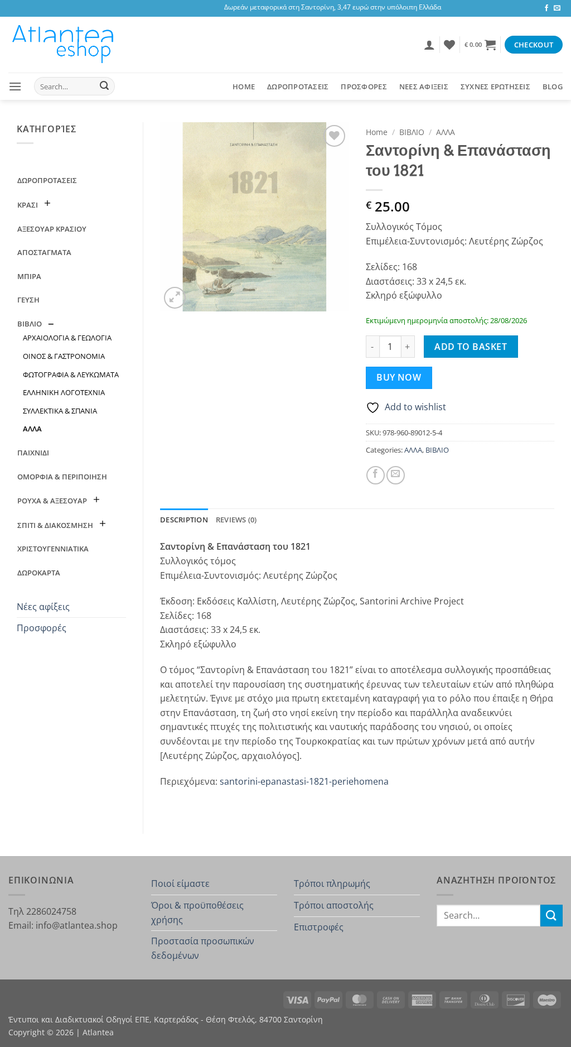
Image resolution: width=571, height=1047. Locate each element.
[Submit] (104, 86)
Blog (553, 86)
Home (244, 86)
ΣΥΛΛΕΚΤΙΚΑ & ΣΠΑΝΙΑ (60, 411)
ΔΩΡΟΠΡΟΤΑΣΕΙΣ (297, 86)
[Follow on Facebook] (546, 8)
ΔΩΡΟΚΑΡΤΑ (38, 573)
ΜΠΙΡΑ (29, 276)
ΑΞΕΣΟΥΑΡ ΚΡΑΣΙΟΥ (51, 229)
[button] (429, 44)
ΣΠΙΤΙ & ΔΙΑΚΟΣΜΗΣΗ (55, 525)
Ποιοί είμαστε (180, 883)
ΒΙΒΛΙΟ (29, 324)
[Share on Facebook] (375, 475)
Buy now (398, 377)
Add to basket (470, 346)
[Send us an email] (557, 8)
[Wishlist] (449, 44)
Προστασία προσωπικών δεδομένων (202, 948)
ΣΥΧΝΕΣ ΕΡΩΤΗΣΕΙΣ (495, 86)
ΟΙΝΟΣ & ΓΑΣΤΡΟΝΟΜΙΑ (64, 356)
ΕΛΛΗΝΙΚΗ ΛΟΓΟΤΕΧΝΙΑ (64, 392)
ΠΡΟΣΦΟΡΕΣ (363, 86)
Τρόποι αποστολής (334, 905)
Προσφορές (41, 628)
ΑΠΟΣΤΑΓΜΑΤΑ (44, 252)
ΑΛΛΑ (32, 429)
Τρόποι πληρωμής (332, 883)
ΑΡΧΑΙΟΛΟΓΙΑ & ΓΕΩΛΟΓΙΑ (67, 338)
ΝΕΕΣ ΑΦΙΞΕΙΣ (423, 86)
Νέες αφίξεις (43, 607)
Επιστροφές (318, 927)
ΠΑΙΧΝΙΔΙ (33, 453)
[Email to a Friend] (395, 475)
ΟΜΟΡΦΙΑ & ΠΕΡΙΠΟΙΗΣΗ (62, 477)
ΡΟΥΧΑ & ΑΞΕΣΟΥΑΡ (52, 501)
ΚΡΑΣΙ (27, 205)
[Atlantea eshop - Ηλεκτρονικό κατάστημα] (64, 44)
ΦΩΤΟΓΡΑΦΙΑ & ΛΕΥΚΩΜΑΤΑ (71, 374)
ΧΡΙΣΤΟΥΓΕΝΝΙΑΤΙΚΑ (53, 549)
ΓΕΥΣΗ (28, 300)
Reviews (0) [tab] (236, 520)
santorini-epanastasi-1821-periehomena (304, 781)
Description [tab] (184, 520)
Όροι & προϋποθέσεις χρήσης (197, 912)
